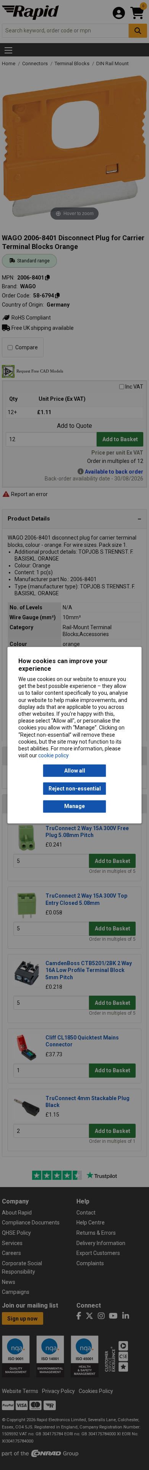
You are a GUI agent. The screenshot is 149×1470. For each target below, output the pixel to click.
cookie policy (53, 756)
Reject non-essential (75, 789)
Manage (74, 806)
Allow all (74, 771)
